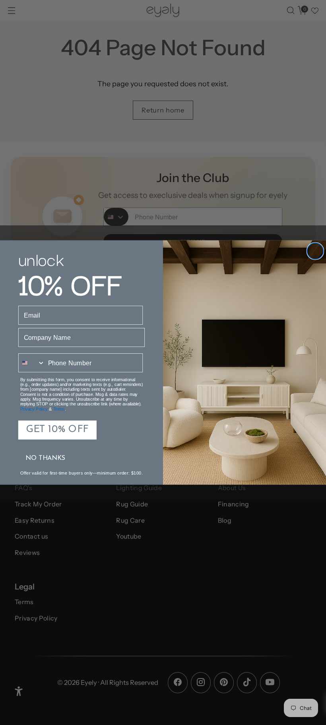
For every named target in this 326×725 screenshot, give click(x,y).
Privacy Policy (34, 409)
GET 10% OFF (57, 430)
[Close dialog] (315, 251)
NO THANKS (45, 458)
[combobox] (32, 363)
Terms (59, 409)
